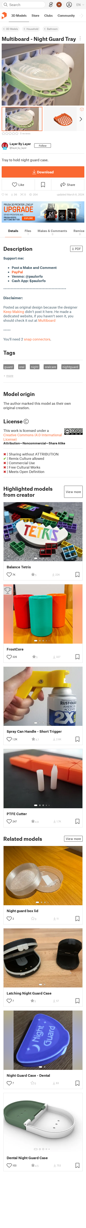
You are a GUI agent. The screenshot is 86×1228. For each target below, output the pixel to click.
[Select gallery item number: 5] (49, 558)
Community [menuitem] (66, 15)
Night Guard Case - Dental (28, 1075)
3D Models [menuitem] (19, 15)
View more (73, 492)
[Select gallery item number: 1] (35, 558)
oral (21, 367)
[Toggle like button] (9, 574)
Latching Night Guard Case (29, 993)
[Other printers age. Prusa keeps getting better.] (43, 212)
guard (8, 367)
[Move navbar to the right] (82, 15)
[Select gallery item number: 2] (40, 558)
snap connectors (37, 339)
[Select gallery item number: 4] (46, 558)
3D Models (12, 28)
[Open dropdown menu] (80, 38)
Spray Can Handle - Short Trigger (34, 731)
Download (45, 172)
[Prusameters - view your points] (59, 4)
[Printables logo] (4, 15)
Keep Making (13, 311)
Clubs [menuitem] (48, 15)
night (34, 367)
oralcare (50, 367)
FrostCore (15, 649)
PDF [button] (78, 249)
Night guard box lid (22, 911)
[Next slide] (80, 119)
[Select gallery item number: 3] (43, 558)
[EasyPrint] (51, 4)
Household (32, 28)
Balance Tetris (19, 567)
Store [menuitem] (35, 15)
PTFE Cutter (17, 814)
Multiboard (47, 320)
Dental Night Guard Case (27, 1158)
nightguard (70, 367)
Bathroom (52, 28)
